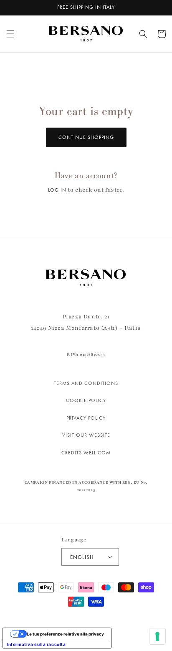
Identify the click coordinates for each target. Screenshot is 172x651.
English (82, 557)
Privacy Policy (86, 418)
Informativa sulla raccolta (36, 644)
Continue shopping (86, 137)
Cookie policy (86, 400)
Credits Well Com (86, 452)
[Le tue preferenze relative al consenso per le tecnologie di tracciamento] (157, 636)
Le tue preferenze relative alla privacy (65, 633)
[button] (10, 34)
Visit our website (86, 435)
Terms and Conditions (86, 383)
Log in (57, 190)
